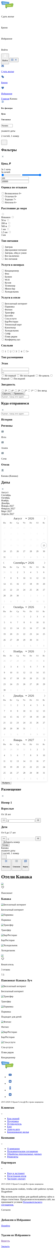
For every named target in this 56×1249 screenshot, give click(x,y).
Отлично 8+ (11, 196)
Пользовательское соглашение (22, 1151)
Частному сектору (16, 1178)
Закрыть (5, 1246)
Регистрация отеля (16, 1176)
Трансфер (9, 312)
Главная (5, 98)
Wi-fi (7, 279)
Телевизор (10, 285)
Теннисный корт (13, 324)
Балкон (8, 276)
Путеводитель (14, 1124)
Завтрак (9, 247)
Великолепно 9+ (13, 193)
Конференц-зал (12, 339)
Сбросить (6, 393)
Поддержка (13, 1121)
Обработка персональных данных (24, 1154)
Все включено (12, 256)
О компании (13, 1148)
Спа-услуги (11, 318)
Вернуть (5, 1241)
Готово (5, 845)
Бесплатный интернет (16, 303)
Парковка (9, 306)
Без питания (11, 259)
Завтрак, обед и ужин (16, 253)
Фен (7, 273)
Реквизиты (12, 1156)
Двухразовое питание (16, 250)
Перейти (5, 1225)
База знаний (13, 1118)
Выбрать (6, 783)
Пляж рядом (11, 336)
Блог (9, 1126)
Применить (19, 393)
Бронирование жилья (18, 1132)
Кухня (8, 282)
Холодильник (12, 291)
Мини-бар (10, 288)
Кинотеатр (10, 327)
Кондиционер (12, 270)
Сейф (7, 333)
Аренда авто (13, 1129)
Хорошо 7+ (10, 199)
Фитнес (9, 309)
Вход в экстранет (16, 1173)
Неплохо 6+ (11, 202)
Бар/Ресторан (11, 321)
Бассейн (9, 315)
